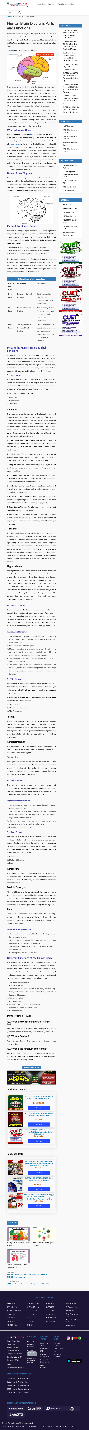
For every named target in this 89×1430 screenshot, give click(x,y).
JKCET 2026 (50, 1321)
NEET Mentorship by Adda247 (70, 167)
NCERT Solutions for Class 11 (70, 144)
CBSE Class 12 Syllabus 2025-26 (18, 1378)
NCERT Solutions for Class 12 (70, 150)
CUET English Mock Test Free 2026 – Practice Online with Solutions (71, 110)
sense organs (16, 144)
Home (9, 16)
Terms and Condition (57, 1355)
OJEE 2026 (30, 1325)
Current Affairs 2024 (44, 1355)
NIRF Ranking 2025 (69, 187)
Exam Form (52, 4)
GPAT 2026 (11, 1318)
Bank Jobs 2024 (44, 1344)
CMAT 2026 (50, 1314)
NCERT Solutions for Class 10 (70, 138)
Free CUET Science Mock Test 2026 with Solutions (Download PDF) (70, 99)
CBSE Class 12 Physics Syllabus (18, 1382)
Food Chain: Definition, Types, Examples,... (43, 1244)
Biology (18, 16)
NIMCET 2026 (12, 1325)
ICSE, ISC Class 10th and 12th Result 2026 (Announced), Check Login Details (70, 34)
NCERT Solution (68, 126)
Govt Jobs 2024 (44, 1350)
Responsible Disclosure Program (31, 1361)
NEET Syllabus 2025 (70, 208)
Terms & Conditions (54, 1426)
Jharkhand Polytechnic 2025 (74, 1321)
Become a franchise (30, 1346)
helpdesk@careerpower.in (15, 1367)
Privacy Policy (68, 1426)
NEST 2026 (11, 1321)
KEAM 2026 (31, 1321)
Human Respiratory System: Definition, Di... (17, 1266)
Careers (30, 1353)
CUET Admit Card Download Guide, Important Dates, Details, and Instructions (71, 56)
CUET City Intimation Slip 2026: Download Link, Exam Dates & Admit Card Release (70, 45)
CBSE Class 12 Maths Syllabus (18, 1393)
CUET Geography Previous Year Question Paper (70, 174)
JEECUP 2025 (70, 1311)
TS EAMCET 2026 (33, 1307)
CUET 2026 (11, 1314)
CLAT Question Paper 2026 (70, 182)
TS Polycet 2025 (71, 1307)
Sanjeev (11, 50)
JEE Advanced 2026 (14, 1311)
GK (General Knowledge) (44, 1361)
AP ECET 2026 (32, 1311)
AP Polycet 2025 (71, 1303)
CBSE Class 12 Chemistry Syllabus (19, 1389)
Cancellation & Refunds (36, 1426)
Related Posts (12, 1223)
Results (60, 4)
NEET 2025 (67, 205)
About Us (30, 1341)
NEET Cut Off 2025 (69, 216)
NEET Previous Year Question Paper (69, 234)
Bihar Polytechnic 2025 (72, 1315)
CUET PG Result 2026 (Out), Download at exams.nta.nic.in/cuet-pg (71, 77)
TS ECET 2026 (32, 1314)
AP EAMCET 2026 (33, 1303)
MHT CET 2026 (51, 1318)
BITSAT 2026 (50, 1311)
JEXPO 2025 (70, 1325)
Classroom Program (57, 1344)
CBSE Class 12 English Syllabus (18, 1385)
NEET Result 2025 (69, 212)
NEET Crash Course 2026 (31, 1067)
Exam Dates (41, 4)
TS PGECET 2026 (33, 1318)
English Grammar (43, 1366)
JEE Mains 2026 (12, 1307)
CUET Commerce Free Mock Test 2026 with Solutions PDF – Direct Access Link (71, 88)
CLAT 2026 (50, 1307)
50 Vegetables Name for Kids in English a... (18, 1244)
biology (32, 134)
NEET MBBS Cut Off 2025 (70, 221)
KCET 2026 (50, 1303)
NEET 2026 (11, 1303)
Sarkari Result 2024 (58, 1350)
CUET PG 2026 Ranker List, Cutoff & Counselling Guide (70, 67)
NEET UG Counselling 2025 (70, 228)
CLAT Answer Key (69, 191)
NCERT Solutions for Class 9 (70, 131)
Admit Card (69, 4)
